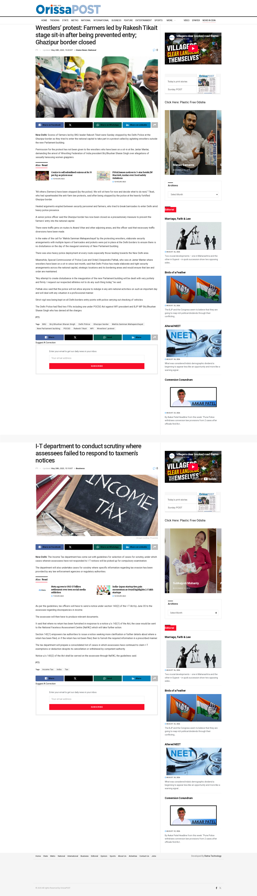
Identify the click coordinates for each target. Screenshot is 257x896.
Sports (159, 20)
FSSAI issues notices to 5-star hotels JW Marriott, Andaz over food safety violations (132, 175)
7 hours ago (58, 596)
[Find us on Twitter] (220, 888)
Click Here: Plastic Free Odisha (185, 102)
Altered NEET (173, 326)
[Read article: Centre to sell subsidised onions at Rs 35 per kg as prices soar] (42, 176)
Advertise (133, 856)
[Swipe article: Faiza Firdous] (193, 560)
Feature (128, 20)
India (59, 669)
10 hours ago (59, 179)
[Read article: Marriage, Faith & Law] (193, 236)
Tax (66, 669)
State (65, 20)
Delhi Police (84, 324)
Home (44, 20)
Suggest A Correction (46, 342)
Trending (54, 20)
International (101, 20)
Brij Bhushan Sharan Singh (62, 324)
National (86, 20)
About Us (122, 856)
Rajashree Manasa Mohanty (191, 165)
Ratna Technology (212, 856)
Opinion (104, 856)
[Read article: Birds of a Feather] (193, 289)
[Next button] (219, 142)
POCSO (67, 329)
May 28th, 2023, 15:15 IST (62, 468)
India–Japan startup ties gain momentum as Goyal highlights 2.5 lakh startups (132, 589)
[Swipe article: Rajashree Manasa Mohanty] (193, 142)
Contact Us (144, 856)
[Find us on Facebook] (216, 888)
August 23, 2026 (173, 413)
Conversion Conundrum (179, 379)
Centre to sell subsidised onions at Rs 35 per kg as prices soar (71, 174)
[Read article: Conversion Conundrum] (193, 397)
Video (186, 20)
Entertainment (143, 20)
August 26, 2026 (173, 252)
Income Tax (47, 669)
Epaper (196, 20)
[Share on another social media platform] (154, 125)
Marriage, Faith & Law (178, 218)
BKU (44, 324)
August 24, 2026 (173, 359)
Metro (74, 20)
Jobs (154, 856)
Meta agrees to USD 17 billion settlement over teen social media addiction (68, 589)
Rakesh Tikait (80, 329)
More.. (170, 20)
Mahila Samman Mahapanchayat (127, 324)
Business (116, 20)
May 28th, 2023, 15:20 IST (62, 50)
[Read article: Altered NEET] (193, 343)
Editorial (94, 856)
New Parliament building (48, 329)
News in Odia (209, 20)
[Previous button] (167, 142)
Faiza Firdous (182, 583)
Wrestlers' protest (106, 329)
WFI (92, 329)
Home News (81, 50)
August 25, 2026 (173, 306)
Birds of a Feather (175, 272)
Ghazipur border (101, 324)
